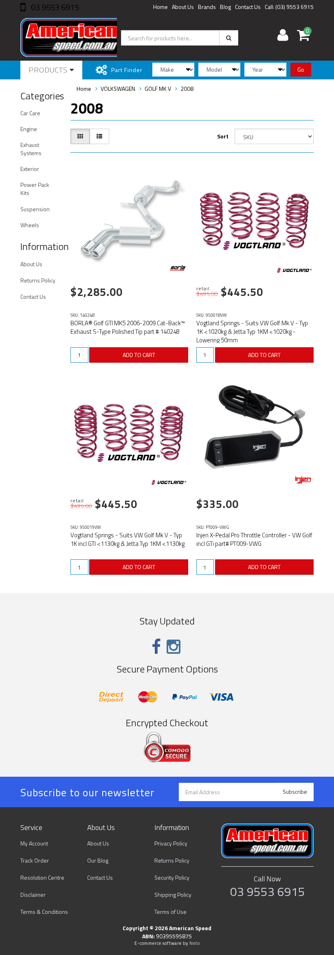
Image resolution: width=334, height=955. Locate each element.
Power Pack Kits (34, 188)
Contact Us (248, 6)
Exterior (29, 168)
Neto (194, 943)
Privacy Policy (170, 843)
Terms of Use (170, 911)
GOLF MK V (158, 88)
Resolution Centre (42, 877)
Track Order (34, 860)
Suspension (35, 209)
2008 (186, 88)
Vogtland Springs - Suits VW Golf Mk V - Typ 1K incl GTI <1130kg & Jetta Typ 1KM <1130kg (127, 539)
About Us (183, 6)
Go (300, 69)
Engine (28, 129)
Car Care (30, 113)
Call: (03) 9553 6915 (289, 6)
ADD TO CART (139, 354)
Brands (207, 6)
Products (49, 69)
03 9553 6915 (54, 7)
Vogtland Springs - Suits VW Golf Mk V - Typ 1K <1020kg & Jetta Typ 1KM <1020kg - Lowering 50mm (252, 331)
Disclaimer (33, 894)
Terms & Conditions (44, 911)
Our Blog (97, 860)
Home (160, 6)
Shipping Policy (172, 894)
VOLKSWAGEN (118, 88)
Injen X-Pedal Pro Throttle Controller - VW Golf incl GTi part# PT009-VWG (254, 539)
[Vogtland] (294, 270)
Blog (225, 6)
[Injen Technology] (303, 480)
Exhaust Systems (31, 148)
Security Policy (171, 877)
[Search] (228, 38)
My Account (34, 843)
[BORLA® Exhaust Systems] (178, 268)
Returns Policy (37, 280)
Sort (223, 136)
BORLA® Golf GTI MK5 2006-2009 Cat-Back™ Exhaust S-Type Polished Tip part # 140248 (127, 327)
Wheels (29, 225)
